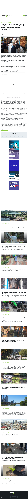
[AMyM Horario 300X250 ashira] (14, 171)
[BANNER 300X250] (14, 140)
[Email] (23, 136)
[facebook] (10, 497)
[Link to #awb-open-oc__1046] (24, 16)
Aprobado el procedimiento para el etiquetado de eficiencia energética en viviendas (13, 435)
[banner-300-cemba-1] (14, 181)
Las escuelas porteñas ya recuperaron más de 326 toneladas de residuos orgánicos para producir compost (14, 270)
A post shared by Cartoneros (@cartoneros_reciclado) (13, 97)
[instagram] (14, 497)
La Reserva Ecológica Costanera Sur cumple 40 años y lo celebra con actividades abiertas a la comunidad (14, 410)
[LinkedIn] (10, 136)
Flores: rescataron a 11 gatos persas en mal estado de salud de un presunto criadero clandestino (13, 481)
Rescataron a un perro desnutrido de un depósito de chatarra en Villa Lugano (14, 293)
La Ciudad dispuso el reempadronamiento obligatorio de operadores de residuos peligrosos (12, 458)
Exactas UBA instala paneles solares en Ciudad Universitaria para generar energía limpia (13, 364)
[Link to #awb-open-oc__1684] (26, 16)
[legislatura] (14, 150)
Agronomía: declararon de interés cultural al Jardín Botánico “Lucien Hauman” (13, 388)
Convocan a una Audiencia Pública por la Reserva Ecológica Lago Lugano (13, 225)
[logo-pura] (7, 15)
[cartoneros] (14, 36)
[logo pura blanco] (14, 492)
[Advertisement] (14, 7)
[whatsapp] (16, 497)
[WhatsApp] (14, 136)
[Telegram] (19, 136)
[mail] (17, 497)
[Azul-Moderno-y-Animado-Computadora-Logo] (14, 160)
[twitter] (12, 497)
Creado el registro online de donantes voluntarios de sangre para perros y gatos (13, 247)
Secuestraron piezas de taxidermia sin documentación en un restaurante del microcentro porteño (13, 341)
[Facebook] (2, 136)
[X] (6, 136)
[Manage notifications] (1, 497)
